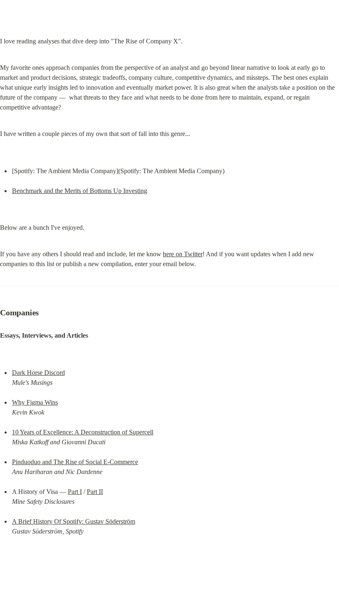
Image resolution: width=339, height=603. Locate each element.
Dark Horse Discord (38, 372)
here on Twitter (183, 253)
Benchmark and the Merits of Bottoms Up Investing (79, 190)
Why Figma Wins (35, 402)
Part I (75, 491)
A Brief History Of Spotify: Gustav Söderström (73, 521)
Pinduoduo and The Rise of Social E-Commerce (75, 461)
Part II (95, 491)
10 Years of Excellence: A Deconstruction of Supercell (82, 432)
